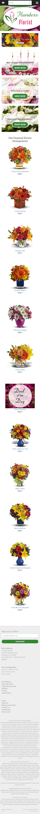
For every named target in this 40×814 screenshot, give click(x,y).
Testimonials (6, 710)
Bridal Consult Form (9, 705)
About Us (5, 703)
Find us (4, 659)
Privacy (4, 691)
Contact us (6, 707)
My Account (6, 712)
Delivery (5, 688)
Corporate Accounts (9, 686)
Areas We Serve (7, 684)
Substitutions (6, 693)
